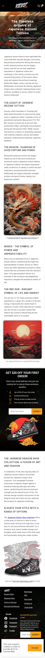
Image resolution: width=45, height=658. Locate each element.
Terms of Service (10, 602)
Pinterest (13, 626)
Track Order (28, 607)
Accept (35, 648)
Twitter (12, 631)
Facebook (13, 618)
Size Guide (28, 599)
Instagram (13, 623)
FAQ (25, 595)
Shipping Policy (9, 598)
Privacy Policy (9, 594)
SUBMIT (37, 411)
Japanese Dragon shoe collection (21, 517)
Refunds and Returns (12, 606)
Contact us (28, 603)
